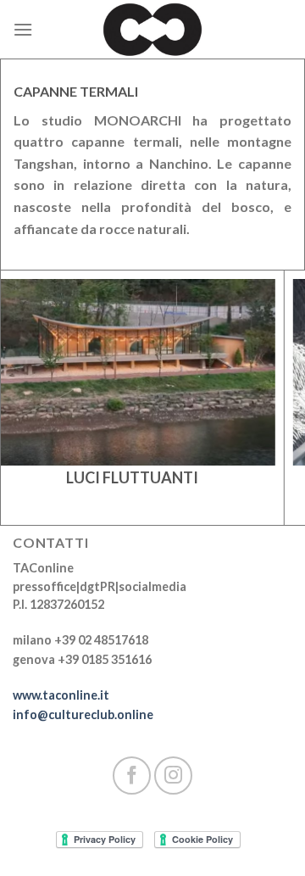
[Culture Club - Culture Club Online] (152, 29)
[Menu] (23, 29)
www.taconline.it (61, 695)
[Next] (270, 416)
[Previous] (35, 416)
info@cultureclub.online (83, 714)
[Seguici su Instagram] (173, 775)
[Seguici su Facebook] (132, 775)
